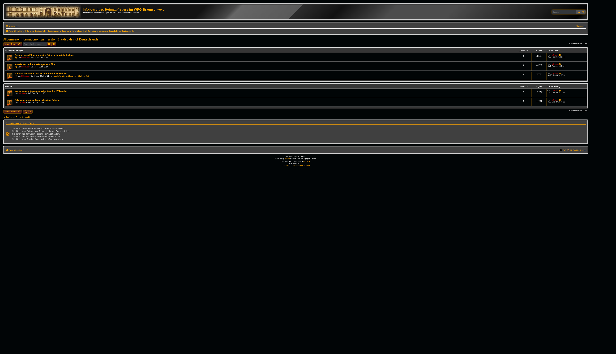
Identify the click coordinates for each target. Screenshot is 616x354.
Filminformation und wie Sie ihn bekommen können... (41, 73)
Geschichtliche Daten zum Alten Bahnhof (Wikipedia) (41, 91)
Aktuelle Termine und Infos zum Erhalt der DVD (71, 76)
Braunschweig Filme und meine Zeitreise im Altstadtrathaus (44, 55)
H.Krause (25, 58)
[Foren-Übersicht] (44, 11)
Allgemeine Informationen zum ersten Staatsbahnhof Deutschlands (50, 39)
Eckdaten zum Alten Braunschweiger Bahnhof (37, 100)
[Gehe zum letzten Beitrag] (560, 55)
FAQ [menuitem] (564, 150)
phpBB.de (307, 161)
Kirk (301, 163)
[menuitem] (580, 26)
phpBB (287, 158)
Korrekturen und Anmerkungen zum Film (35, 64)
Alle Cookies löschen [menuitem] (578, 150)
